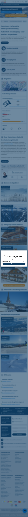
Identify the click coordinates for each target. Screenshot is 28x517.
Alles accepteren (14, 263)
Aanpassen (23, 261)
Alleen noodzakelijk (6, 261)
